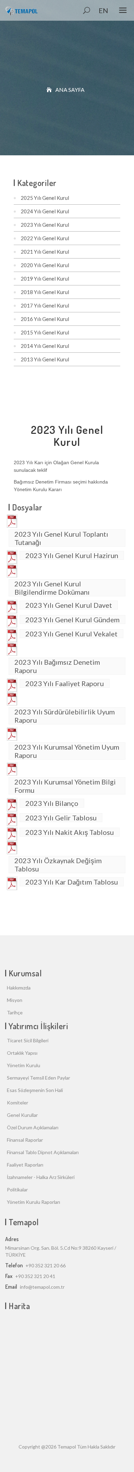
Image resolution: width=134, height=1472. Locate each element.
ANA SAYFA (70, 89)
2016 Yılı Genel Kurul (45, 319)
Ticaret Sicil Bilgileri (27, 1040)
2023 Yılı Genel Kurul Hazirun (71, 555)
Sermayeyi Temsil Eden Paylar (38, 1078)
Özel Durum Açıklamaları (32, 1127)
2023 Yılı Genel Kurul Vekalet (71, 634)
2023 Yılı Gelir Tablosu (61, 817)
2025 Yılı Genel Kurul (45, 198)
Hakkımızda (19, 988)
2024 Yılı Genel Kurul (45, 211)
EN (103, 10)
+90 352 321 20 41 (35, 1276)
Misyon (14, 1000)
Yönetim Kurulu (23, 1065)
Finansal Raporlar (25, 1140)
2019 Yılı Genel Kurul (45, 278)
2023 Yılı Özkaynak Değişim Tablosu (58, 864)
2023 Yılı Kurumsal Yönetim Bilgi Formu (65, 786)
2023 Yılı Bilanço (51, 803)
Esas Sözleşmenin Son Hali (35, 1090)
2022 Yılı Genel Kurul (45, 238)
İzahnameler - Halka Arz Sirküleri (41, 1177)
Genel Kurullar (22, 1115)
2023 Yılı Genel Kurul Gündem (72, 619)
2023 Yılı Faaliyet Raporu (64, 683)
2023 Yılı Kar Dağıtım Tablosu (71, 882)
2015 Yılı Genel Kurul (45, 332)
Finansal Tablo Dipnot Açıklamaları (43, 1152)
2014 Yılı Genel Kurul (45, 346)
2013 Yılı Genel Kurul (45, 359)
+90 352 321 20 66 (45, 1265)
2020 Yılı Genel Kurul (45, 265)
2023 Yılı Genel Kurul (45, 225)
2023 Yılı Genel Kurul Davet (68, 605)
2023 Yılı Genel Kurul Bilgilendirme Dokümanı (52, 587)
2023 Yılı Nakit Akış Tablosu (69, 832)
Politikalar (17, 1189)
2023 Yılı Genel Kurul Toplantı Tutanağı (61, 538)
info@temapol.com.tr (42, 1287)
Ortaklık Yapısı (22, 1053)
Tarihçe (15, 1012)
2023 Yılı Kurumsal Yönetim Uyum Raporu (66, 751)
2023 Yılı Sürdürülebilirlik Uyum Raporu (64, 716)
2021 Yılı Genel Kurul (45, 251)
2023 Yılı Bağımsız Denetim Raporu (57, 666)
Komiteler (17, 1102)
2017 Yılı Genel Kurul (45, 305)
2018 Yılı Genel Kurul (45, 292)
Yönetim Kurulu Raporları (33, 1202)
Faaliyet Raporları (25, 1165)
